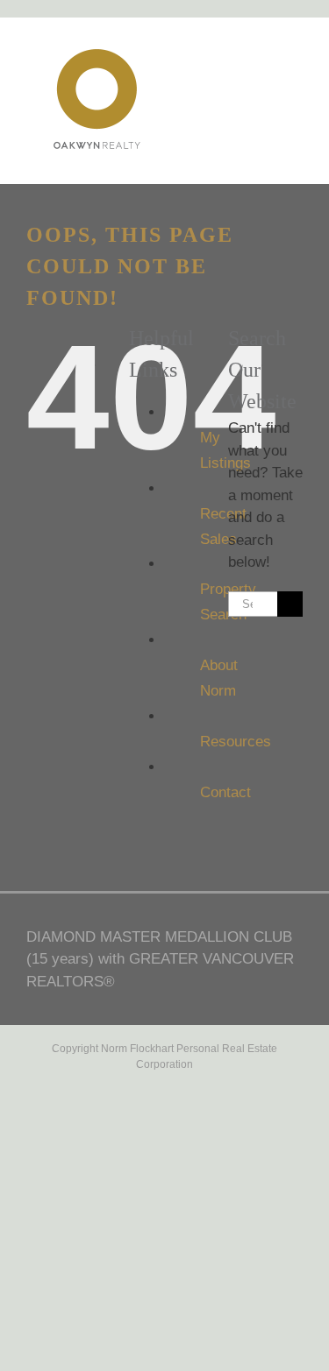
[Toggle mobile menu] (296, 62)
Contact (225, 792)
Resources (235, 741)
